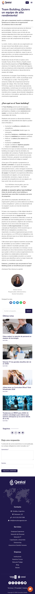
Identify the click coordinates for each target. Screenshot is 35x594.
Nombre (3, 463)
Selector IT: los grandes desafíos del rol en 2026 (17, 363)
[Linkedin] (12, 432)
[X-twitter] (19, 582)
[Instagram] (15, 432)
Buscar (29, 311)
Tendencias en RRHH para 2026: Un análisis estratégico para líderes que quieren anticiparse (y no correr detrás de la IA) (16, 416)
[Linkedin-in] (16, 582)
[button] (31, 2)
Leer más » (5, 340)
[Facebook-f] (9, 582)
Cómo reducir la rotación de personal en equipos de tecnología (17, 337)
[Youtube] (19, 432)
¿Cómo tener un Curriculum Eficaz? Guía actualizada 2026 (17, 388)
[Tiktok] (22, 582)
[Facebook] (22, 432)
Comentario (5, 449)
